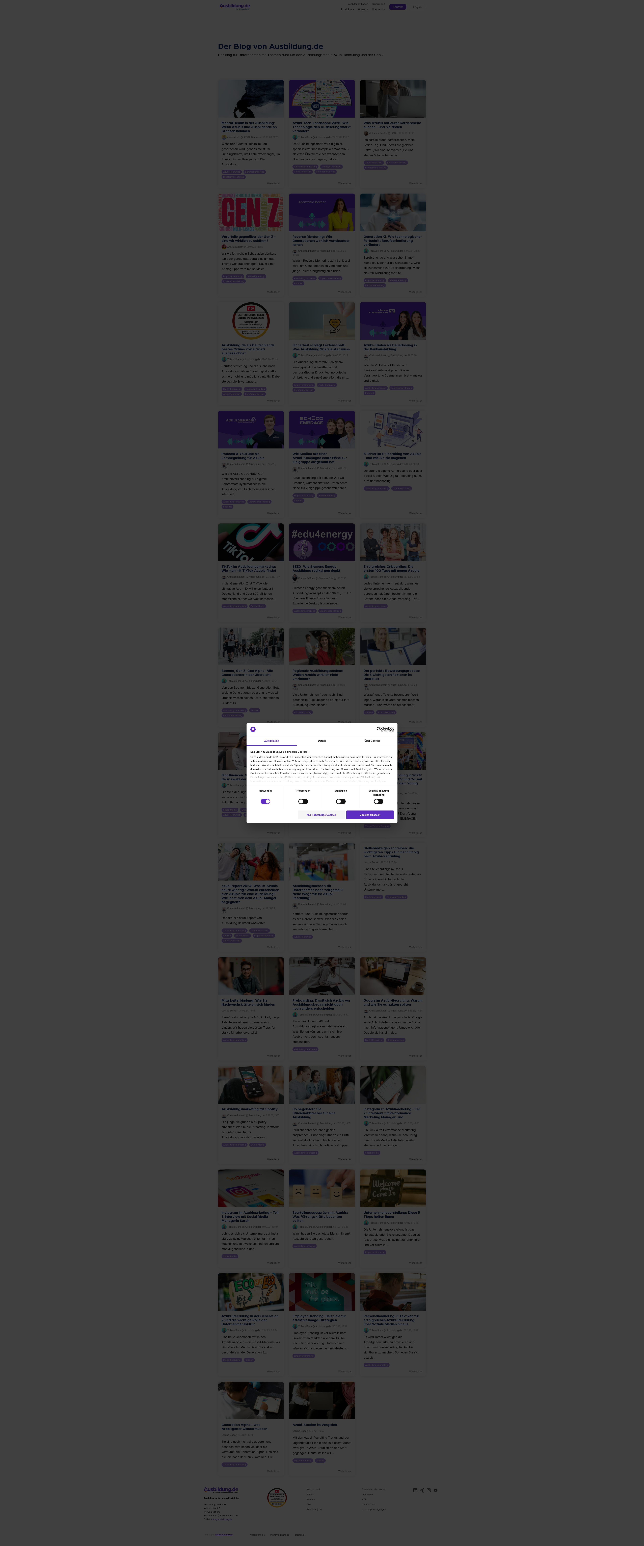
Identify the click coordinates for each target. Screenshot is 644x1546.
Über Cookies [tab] (372, 740)
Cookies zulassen (370, 814)
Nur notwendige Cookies (321, 814)
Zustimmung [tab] (271, 740)
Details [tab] (322, 740)
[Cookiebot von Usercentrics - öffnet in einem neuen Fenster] (379, 729)
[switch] (303, 801)
